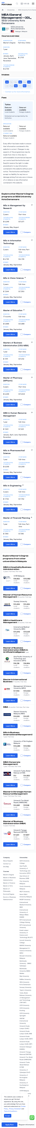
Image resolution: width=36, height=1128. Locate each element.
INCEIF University (25, 899)
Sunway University (20, 601)
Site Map (6, 866)
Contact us (7, 864)
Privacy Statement (15, 1109)
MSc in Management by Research (14, 206)
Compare (27, 232)
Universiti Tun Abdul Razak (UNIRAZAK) (21, 801)
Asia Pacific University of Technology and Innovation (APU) (23, 659)
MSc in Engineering (12, 485)
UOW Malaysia (19, 576)
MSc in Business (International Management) (17, 733)
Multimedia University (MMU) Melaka (25, 971)
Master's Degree (8, 874)
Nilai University (24, 976)
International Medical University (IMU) (21, 628)
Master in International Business (15, 680)
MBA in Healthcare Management (12, 621)
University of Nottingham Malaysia (24, 1077)
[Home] (3, 10)
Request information (26, 1125)
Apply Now (9, 1125)
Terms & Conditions (10, 1111)
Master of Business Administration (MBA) (14, 822)
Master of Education (12, 310)
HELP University (25, 891)
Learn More (10, 232)
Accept (7, 1116)
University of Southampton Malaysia (24, 1085)
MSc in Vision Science (13, 278)
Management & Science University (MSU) (22, 687)
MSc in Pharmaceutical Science (14, 451)
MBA (5, 707)
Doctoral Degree (8, 894)
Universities (11, 10)
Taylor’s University (25, 990)
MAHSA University (25, 945)
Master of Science (9, 883)
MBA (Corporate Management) (11, 763)
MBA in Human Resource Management (14, 414)
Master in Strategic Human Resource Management (17, 793)
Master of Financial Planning (16, 518)
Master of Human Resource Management (17, 596)
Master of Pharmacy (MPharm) (12, 379)
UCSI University (24, 1005)
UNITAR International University (24, 1021)
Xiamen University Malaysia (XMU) (20, 713)
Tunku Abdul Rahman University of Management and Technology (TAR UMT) (26, 997)
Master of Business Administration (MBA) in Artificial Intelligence (15, 650)
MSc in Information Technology (12, 242)
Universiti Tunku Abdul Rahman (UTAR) (22, 772)
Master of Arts (8, 886)
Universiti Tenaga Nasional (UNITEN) (20, 831)
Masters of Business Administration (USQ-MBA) (16, 344)
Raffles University (25, 979)
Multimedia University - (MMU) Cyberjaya (25, 963)
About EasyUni (8, 861)
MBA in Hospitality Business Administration (17, 568)
